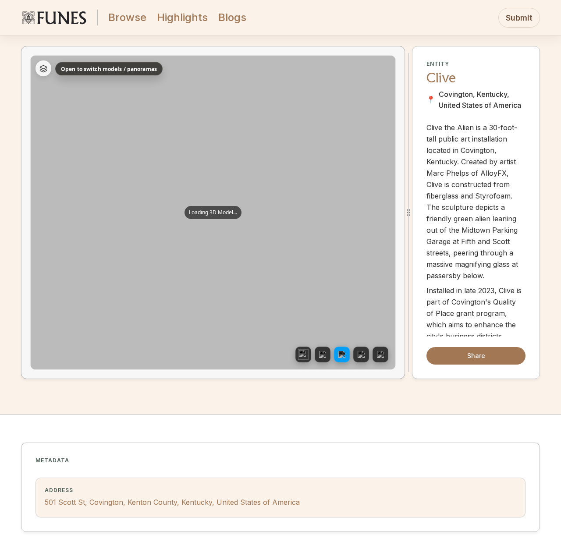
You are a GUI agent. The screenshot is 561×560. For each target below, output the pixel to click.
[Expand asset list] (43, 69)
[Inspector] (322, 354)
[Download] (361, 354)
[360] (303, 354)
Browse (127, 17)
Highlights (182, 17)
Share (476, 355)
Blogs (232, 17)
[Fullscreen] (380, 354)
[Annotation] (342, 354)
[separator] (408, 212)
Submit (519, 17)
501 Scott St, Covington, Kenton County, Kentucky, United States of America (172, 502)
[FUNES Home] (54, 18)
